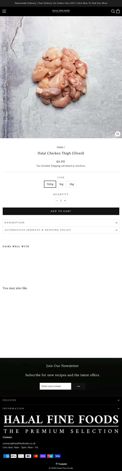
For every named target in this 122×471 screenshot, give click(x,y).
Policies (9, 400)
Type (61, 177)
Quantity (61, 194)
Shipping (55, 166)
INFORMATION (13, 408)
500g (50, 184)
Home (60, 147)
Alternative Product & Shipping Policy (38, 230)
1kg (61, 184)
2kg (71, 184)
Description (15, 223)
